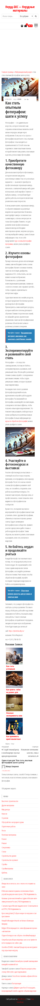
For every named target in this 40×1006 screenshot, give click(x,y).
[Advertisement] (20, 49)
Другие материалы (8, 805)
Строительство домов (9, 855)
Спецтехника (6, 847)
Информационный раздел (23, 72)
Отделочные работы (8, 826)
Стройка (4, 864)
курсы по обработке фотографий (16, 421)
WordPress (21, 999)
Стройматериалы (7, 868)
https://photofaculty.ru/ (16, 631)
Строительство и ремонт (10, 860)
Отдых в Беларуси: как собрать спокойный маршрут (19, 935)
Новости (4, 813)
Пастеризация (16, 983)
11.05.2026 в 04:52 (6, 771)
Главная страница (7, 72)
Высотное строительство (10, 801)
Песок (4, 830)
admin (19, 99)
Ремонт (4, 843)
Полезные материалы (9, 834)
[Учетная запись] (22, 25)
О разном (5, 818)
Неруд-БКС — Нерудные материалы (20, 8)
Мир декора (6, 809)
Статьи (12, 744)
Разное (4, 839)
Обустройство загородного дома (13, 822)
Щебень (4, 872)
